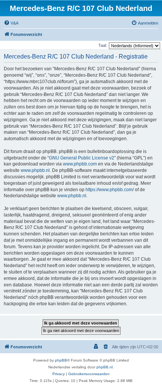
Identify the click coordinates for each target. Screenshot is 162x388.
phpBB (61, 360)
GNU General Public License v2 (81, 158)
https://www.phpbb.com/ (110, 189)
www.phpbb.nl (35, 170)
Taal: (102, 45)
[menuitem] (11, 23)
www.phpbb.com (80, 164)
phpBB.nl (104, 367)
